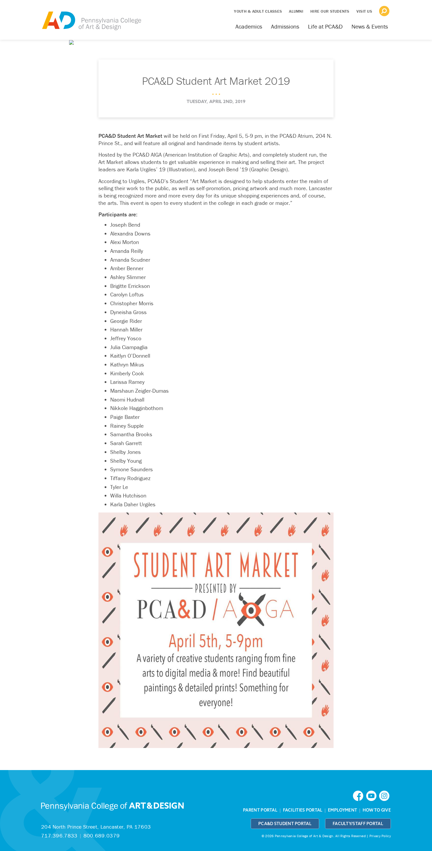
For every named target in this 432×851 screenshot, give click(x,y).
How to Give (377, 810)
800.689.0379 (101, 835)
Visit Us (364, 11)
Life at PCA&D (325, 26)
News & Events (369, 26)
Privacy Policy (380, 836)
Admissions (285, 26)
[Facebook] (359, 795)
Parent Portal (260, 810)
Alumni (296, 11)
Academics (248, 26)
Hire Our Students (329, 11)
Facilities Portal (303, 810)
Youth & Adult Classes (258, 11)
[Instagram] (385, 795)
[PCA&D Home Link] (91, 17)
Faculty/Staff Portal (358, 823)
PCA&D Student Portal (285, 823)
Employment (342, 810)
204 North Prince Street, (96, 826)
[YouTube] (372, 795)
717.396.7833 (59, 835)
